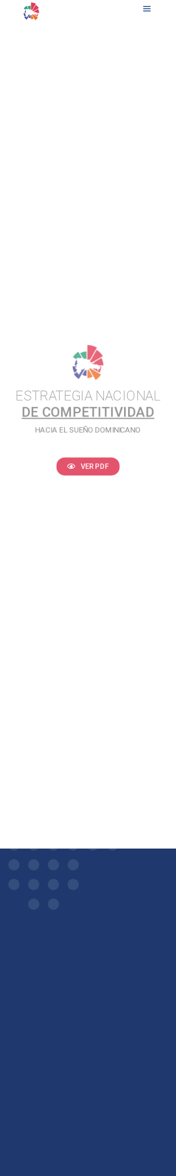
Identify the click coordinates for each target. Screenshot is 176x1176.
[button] (88, 465)
